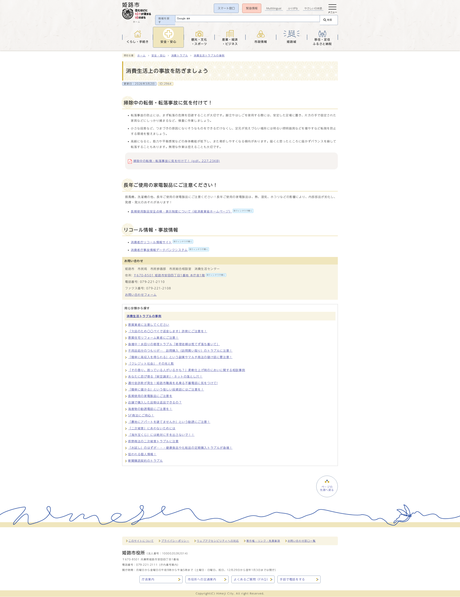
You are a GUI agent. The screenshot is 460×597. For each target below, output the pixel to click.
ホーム (141, 55)
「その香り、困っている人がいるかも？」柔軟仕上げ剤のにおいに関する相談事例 (186, 370)
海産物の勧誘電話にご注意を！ (150, 408)
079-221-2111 (147, 564)
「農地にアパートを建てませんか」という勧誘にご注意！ (169, 421)
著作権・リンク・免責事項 (263, 540)
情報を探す (163, 20)
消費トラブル (179, 55)
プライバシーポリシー (175, 540)
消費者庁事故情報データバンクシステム (169, 250)
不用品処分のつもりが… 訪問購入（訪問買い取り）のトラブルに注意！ (180, 350)
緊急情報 (251, 8)
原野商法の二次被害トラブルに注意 (153, 441)
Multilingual (273, 8)
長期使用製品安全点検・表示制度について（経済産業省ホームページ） (191, 211)
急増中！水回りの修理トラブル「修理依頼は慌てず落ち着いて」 (174, 344)
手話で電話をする (292, 579)
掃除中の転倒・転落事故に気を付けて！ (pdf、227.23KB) (176, 160)
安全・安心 (158, 55)
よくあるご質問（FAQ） (252, 579)
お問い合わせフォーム (141, 294)
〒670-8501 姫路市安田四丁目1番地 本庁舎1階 (179, 275)
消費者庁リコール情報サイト (161, 242)
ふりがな (293, 8)
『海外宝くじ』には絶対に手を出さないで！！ (161, 434)
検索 (329, 20)
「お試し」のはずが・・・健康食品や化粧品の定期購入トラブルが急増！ (180, 447)
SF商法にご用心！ (141, 415)
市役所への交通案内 (202, 579)
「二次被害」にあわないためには (152, 428)
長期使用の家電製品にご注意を (150, 396)
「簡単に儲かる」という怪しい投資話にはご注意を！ (166, 389)
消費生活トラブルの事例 (209, 55)
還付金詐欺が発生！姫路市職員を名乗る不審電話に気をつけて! (173, 383)
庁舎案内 (148, 579)
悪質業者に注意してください (148, 324)
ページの (327, 488)
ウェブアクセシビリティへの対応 (218, 540)
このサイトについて (141, 540)
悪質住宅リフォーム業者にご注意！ (153, 337)
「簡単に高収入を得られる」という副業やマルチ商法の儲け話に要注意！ (180, 357)
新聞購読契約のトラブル (145, 460)
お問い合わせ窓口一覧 (302, 540)
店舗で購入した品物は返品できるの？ (155, 402)
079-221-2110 (152, 281)
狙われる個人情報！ (142, 454)
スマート (226, 8)
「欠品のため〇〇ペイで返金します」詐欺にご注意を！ (167, 331)
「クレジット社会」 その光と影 (151, 363)
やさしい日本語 (313, 8)
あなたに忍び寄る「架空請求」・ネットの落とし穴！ (165, 376)
